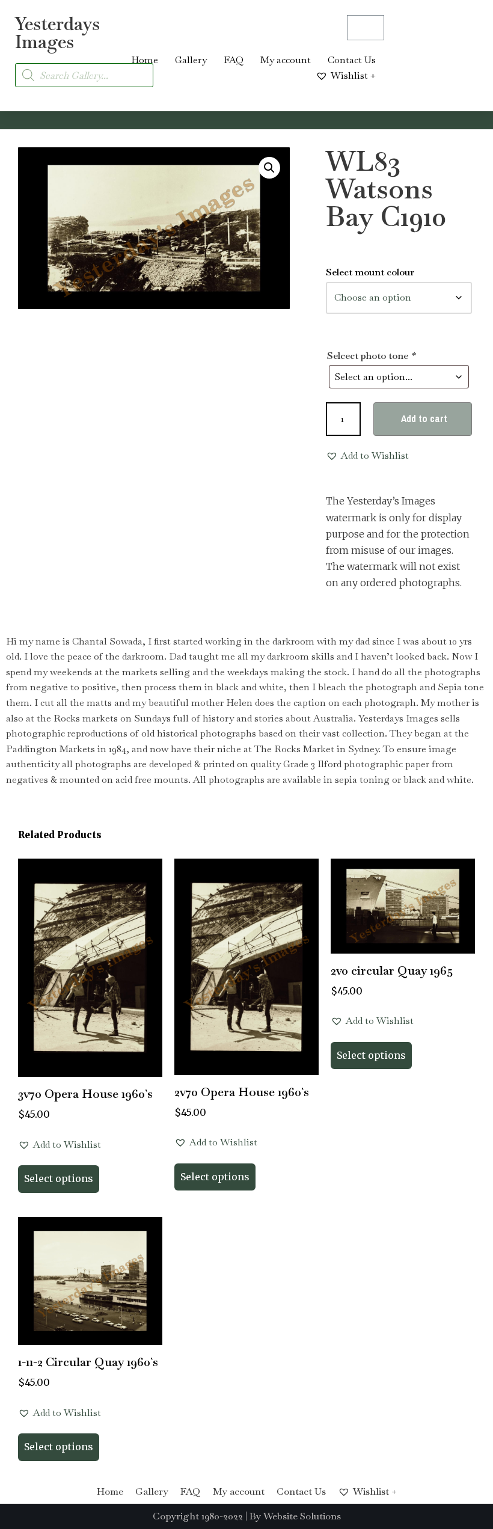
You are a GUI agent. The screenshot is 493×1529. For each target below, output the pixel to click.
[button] (269, 168)
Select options (58, 1178)
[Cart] (365, 27)
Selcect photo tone (371, 355)
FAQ (233, 60)
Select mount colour (370, 272)
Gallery (191, 60)
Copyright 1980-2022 (198, 1516)
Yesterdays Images (57, 33)
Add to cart (424, 418)
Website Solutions (302, 1516)
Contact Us (352, 60)
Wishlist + (353, 75)
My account (285, 60)
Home (144, 60)
